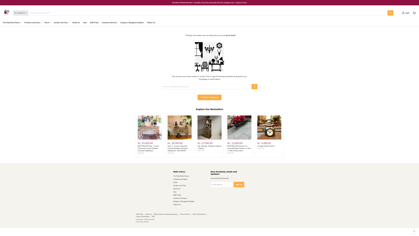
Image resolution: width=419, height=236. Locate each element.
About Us (76, 22)
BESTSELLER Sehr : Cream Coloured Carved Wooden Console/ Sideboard (148, 148)
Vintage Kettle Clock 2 (266, 146)
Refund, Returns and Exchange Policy (166, 214)
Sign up (238, 184)
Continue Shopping (209, 97)
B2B (153, 217)
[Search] (390, 12)
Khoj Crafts (200, 151)
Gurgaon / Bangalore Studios (132, 22)
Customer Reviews (109, 22)
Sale (85, 22)
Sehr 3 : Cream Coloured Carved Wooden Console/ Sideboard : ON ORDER (178, 148)
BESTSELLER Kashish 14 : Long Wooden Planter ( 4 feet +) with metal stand (239, 148)
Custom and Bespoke (142, 217)
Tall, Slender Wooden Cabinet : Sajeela (209, 147)
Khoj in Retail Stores (199, 214)
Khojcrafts (141, 153)
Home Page (139, 214)
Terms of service (185, 214)
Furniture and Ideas (32, 22)
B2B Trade (94, 22)
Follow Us (151, 22)
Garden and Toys (61, 22)
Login (407, 13)
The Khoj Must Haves (11, 22)
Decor (47, 22)
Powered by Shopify (142, 222)
